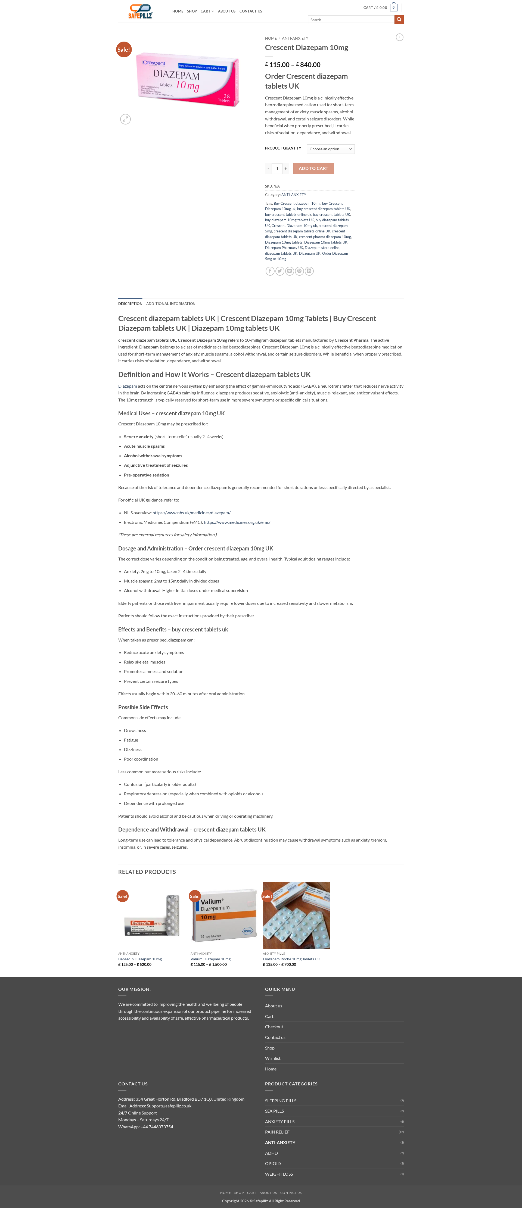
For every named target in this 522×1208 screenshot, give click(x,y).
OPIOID (273, 1163)
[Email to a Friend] (289, 271)
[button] (380, 7)
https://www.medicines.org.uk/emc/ (237, 522)
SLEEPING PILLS (280, 1100)
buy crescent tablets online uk (288, 214)
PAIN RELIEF (277, 1131)
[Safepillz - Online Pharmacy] (141, 11)
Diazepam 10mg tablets (284, 242)
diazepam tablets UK (281, 253)
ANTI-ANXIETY (295, 38)
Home (177, 11)
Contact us (251, 11)
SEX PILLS (274, 1110)
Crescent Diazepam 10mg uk (294, 225)
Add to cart (314, 168)
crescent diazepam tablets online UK (302, 231)
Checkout (274, 1026)
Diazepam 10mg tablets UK (325, 242)
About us (227, 11)
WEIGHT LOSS (279, 1173)
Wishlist (273, 1058)
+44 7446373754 (157, 1126)
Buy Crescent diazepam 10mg (297, 203)
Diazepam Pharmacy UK (284, 247)
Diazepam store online (322, 247)
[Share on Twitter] (279, 271)
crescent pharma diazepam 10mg (325, 237)
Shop (192, 11)
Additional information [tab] (171, 303)
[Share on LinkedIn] (309, 271)
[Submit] (399, 19)
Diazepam (127, 385)
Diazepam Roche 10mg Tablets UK (291, 959)
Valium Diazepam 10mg (211, 959)
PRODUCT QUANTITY (283, 148)
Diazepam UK (310, 253)
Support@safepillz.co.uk (169, 1105)
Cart (205, 11)
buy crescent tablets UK (331, 214)
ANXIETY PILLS (279, 1121)
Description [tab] (130, 303)
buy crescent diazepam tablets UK (323, 209)
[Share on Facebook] (270, 271)
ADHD (271, 1153)
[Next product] (399, 37)
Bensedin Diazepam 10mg (140, 959)
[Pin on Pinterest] (299, 271)
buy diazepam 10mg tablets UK (289, 220)
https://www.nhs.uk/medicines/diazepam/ (192, 512)
